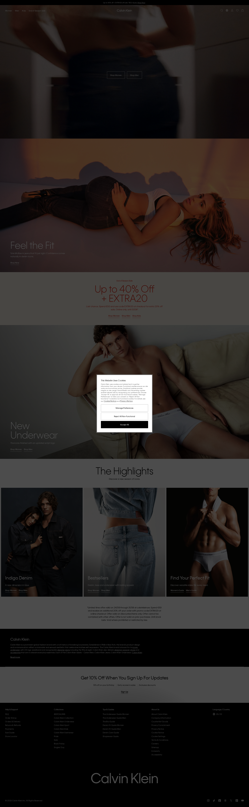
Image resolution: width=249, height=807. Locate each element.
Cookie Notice (110, 401)
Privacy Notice (126, 401)
